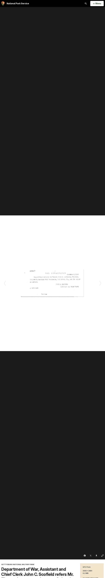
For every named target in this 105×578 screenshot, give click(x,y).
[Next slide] (100, 283)
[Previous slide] (5, 283)
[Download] (96, 555)
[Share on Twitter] (91, 555)
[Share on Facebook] (85, 555)
